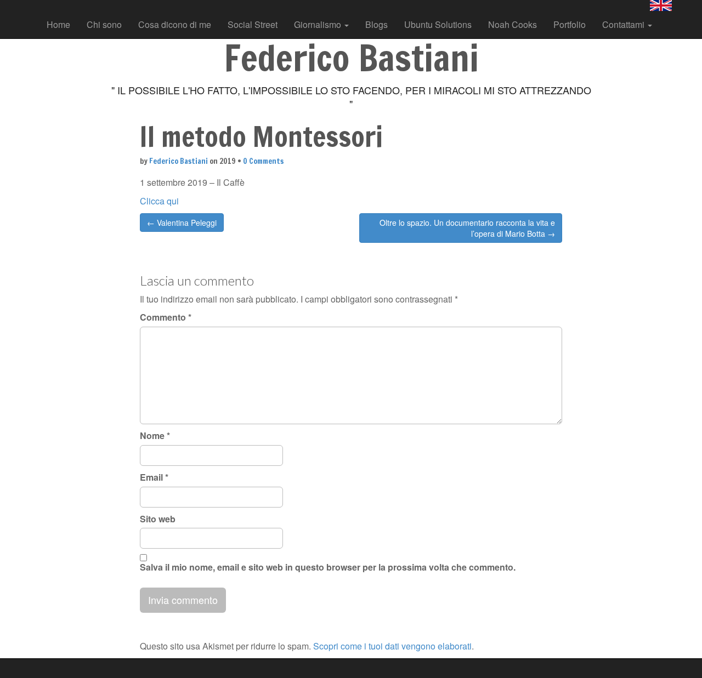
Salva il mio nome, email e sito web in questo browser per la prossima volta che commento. (328, 567)
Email (154, 477)
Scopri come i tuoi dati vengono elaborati (392, 646)
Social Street (253, 24)
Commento (165, 317)
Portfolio (569, 24)
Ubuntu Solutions (438, 24)
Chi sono (104, 24)
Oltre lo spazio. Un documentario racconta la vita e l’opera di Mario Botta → (467, 228)
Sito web (158, 519)
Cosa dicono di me (174, 24)
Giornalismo (318, 24)
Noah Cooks (512, 24)
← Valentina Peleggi (182, 222)
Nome (155, 436)
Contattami (624, 24)
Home (58, 24)
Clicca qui (159, 201)
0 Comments (263, 161)
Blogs (376, 24)
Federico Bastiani (178, 161)
